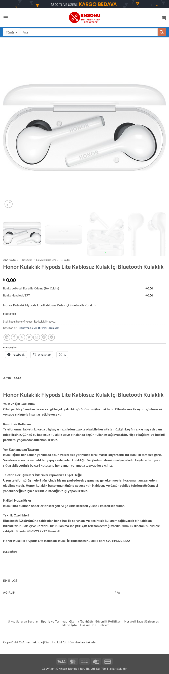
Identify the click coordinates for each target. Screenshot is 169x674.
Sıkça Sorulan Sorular (23, 621)
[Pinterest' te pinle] (44, 337)
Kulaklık (65, 260)
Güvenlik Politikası (108, 621)
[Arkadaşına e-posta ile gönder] (36, 337)
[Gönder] (162, 32)
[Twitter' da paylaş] (29, 337)
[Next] (157, 127)
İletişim (104, 625)
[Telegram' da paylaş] (51, 337)
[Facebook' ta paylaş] (14, 337)
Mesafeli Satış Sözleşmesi (142, 621)
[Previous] (11, 127)
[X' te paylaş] (21, 337)
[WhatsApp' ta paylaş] (7, 337)
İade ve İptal (69, 625)
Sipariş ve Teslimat (54, 621)
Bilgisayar (26, 260)
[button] (5, 17)
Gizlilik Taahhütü (81, 621)
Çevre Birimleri (46, 260)
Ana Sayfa (9, 260)
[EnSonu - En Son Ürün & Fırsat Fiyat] (84, 17)
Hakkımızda (88, 625)
